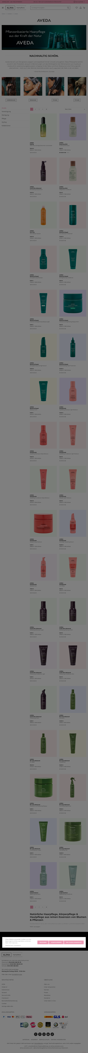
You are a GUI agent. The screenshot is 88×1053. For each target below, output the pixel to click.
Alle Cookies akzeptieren (74, 942)
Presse (46, 992)
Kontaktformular (17, 974)
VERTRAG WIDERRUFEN (58, 1039)
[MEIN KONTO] (80, 8)
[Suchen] (68, 8)
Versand (4, 992)
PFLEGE (55, 100)
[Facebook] (35, 1034)
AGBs (3, 984)
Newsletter (47, 995)
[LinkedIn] (48, 1034)
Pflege (4, 118)
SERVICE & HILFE (44, 1039)
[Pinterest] (40, 1034)
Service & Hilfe (6, 995)
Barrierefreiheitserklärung (9, 1001)
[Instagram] (44, 1034)
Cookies (4, 1003)
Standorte (47, 998)
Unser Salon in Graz (50, 1001)
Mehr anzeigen (35, 926)
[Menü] (3, 8)
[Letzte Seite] (46, 109)
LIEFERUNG (25, 1039)
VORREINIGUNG (11, 100)
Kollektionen (6, 125)
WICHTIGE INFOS (8, 980)
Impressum (5, 998)
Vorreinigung (6, 111)
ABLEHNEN (43, 942)
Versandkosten (38, 1043)
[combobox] (48, 8)
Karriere (46, 990)
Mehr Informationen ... (12, 943)
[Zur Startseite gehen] (15, 8)
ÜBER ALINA (48, 980)
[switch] (64, 1027)
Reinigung (5, 115)
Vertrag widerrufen (7, 1006)
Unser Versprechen (49, 987)
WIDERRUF (34, 1039)
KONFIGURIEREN (56, 942)
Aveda (4, 108)
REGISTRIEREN (17, 2)
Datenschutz (5, 990)
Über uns (46, 984)
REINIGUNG (33, 100)
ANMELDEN (5, 2)
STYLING (77, 100)
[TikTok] (52, 1034)
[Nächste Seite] (42, 109)
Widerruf (4, 987)
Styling (4, 122)
